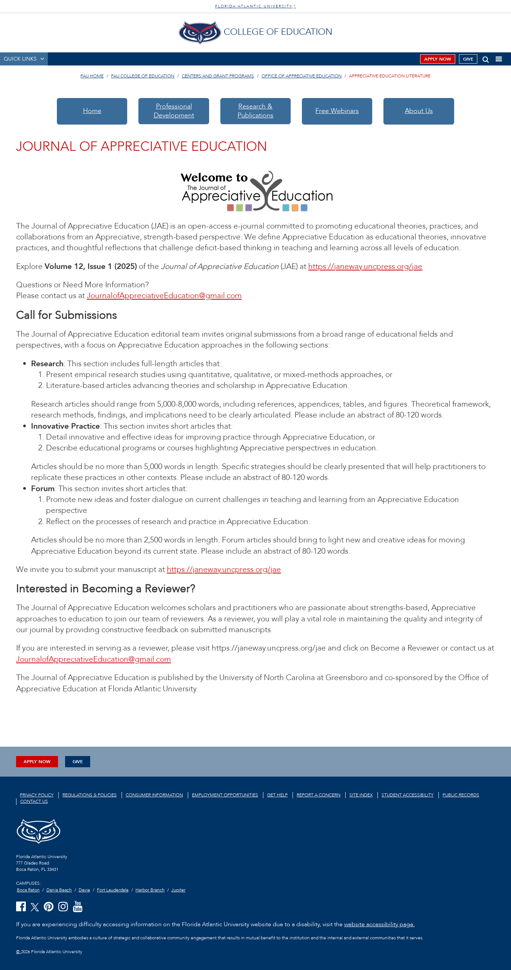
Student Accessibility (408, 795)
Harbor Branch (150, 890)
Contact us (34, 801)
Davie (84, 890)
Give (468, 59)
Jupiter (178, 890)
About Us (419, 111)
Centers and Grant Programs (218, 76)
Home (92, 111)
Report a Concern (318, 795)
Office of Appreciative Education (301, 76)
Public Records (461, 795)
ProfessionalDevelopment (174, 111)
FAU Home (92, 76)
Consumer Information (154, 795)
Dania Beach (59, 890)
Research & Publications (255, 111)
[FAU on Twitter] (35, 906)
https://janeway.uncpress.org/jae (365, 266)
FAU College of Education (142, 76)
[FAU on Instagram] (63, 907)
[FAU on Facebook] (21, 907)
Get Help (277, 795)
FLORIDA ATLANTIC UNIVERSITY (255, 6)
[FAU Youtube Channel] (78, 907)
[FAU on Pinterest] (48, 907)
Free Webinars (337, 111)
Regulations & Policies (89, 795)
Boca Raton (28, 890)
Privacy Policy (36, 795)
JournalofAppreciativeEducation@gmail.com (164, 295)
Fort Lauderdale (113, 890)
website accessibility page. (379, 924)
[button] (485, 58)
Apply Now (437, 59)
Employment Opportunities (225, 795)
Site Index (361, 795)
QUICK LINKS (20, 58)
